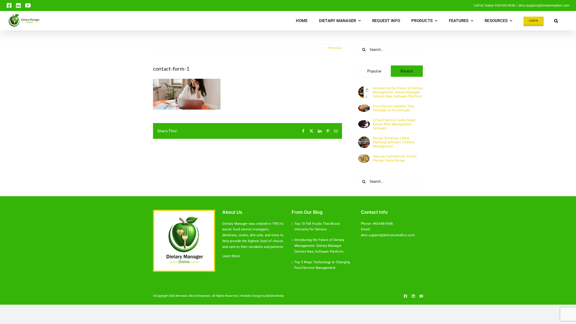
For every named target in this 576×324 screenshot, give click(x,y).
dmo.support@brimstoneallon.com (544, 5)
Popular (374, 70)
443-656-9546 (383, 224)
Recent (406, 70)
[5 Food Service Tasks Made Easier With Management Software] (364, 123)
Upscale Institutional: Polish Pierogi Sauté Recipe (395, 158)
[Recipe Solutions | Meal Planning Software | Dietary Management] (364, 139)
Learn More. (231, 256)
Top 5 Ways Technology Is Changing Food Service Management (322, 265)
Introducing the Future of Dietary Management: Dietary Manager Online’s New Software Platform (398, 92)
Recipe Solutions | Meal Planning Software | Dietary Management (394, 142)
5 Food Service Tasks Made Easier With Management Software (394, 124)
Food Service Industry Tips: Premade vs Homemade (394, 108)
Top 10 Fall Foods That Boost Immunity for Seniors (317, 227)
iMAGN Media (275, 295)
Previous (335, 48)
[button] (556, 20)
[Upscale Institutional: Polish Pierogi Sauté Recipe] (364, 157)
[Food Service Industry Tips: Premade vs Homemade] (364, 107)
